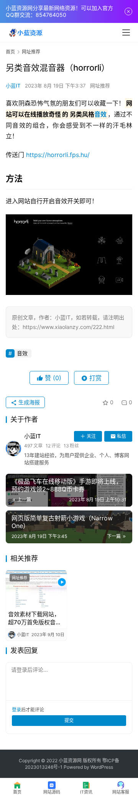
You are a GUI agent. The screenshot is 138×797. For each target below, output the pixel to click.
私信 (121, 436)
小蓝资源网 (70, 760)
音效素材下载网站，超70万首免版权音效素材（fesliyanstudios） (35, 618)
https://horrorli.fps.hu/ (58, 155)
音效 (100, 114)
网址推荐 (100, 86)
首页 (10, 52)
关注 (91, 436)
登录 (16, 710)
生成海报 (28, 402)
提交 (69, 720)
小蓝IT (13, 86)
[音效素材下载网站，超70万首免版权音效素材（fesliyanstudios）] (36, 589)
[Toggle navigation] (126, 32)
